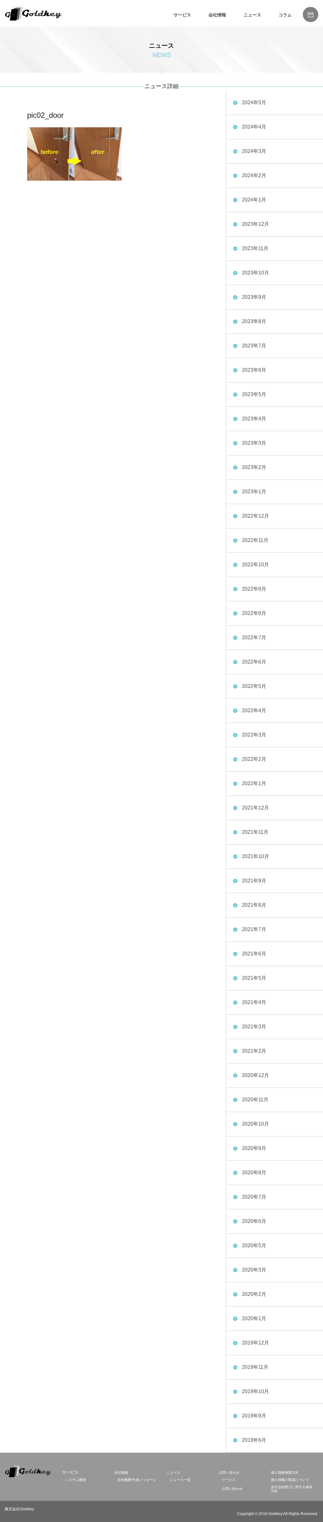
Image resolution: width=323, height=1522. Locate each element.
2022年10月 (255, 564)
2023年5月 (254, 394)
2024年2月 (254, 175)
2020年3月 (254, 1269)
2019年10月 (255, 1391)
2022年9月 (254, 589)
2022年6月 (254, 662)
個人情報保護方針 (285, 1472)
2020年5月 (254, 1245)
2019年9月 (254, 1415)
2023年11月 (255, 248)
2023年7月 (254, 345)
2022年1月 (254, 783)
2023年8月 (254, 321)
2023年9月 (254, 297)
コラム (285, 14)
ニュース (252, 14)
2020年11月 (255, 1099)
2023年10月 (255, 272)
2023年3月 (254, 443)
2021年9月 (254, 880)
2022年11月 (255, 540)
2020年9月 (254, 1148)
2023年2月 (254, 467)
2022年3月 (254, 734)
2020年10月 (255, 1124)
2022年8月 (254, 613)
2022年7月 (254, 637)
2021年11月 (255, 832)
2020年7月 (254, 1197)
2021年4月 (254, 1002)
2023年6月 (254, 370)
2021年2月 (254, 1051)
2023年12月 (255, 224)
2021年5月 (254, 978)
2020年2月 (254, 1294)
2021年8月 (254, 905)
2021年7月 (254, 929)
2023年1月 (254, 491)
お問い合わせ (229, 1472)
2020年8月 (254, 1172)
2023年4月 (254, 418)
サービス (229, 1480)
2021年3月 (254, 1026)
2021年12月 (255, 807)
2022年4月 (254, 710)
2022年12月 (255, 516)
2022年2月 (254, 759)
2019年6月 (254, 1440)
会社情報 (217, 14)
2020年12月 (255, 1075)
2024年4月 (254, 126)
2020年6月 (254, 1221)
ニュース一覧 (180, 1480)
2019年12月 (255, 1342)
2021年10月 (255, 856)
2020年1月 (254, 1318)
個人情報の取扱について (290, 1480)
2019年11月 (255, 1367)
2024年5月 (254, 102)
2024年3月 (254, 151)
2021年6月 (254, 953)
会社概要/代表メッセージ (136, 1480)
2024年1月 (254, 199)
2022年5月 (254, 686)
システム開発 (75, 1480)
